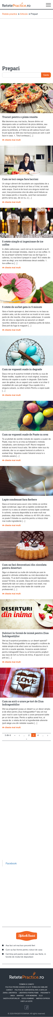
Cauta (46, 74)
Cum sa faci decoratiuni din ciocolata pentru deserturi (24, 566)
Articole (24, 13)
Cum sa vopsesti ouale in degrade (22, 369)
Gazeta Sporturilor (11, 998)
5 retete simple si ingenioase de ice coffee (22, 243)
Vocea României (27, 998)
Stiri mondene (31, 996)
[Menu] (48, 4)
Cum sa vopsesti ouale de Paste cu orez (25, 434)
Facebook (11, 863)
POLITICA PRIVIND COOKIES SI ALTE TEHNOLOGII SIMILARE (26, 987)
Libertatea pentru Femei (29, 993)
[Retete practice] (16, 4)
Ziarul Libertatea (10, 993)
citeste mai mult (12, 139)
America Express (43, 998)
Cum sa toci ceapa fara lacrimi (20, 179)
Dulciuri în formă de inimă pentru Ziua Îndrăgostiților (25, 634)
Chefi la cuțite (26, 1001)
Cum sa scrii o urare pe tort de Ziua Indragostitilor (23, 703)
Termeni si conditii (26, 984)
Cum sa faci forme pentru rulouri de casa (24, 950)
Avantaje (20, 996)
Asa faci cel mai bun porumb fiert (20, 945)
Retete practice (9, 13)
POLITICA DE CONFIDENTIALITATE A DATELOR (31, 990)
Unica (12, 996)
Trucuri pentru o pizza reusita (20, 117)
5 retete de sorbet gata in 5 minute (22, 307)
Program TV (45, 993)
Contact (9, 990)
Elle (41, 996)
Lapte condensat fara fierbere (19, 499)
